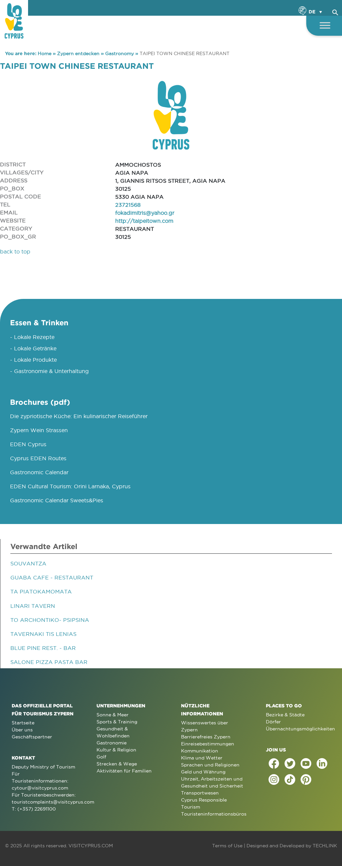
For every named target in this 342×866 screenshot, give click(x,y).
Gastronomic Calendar (39, 472)
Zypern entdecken (78, 53)
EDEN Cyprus (28, 444)
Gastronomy (119, 53)
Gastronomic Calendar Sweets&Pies (56, 500)
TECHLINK (325, 845)
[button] (335, 11)
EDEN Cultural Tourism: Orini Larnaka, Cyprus (70, 486)
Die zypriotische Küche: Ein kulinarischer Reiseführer (79, 416)
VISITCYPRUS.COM (90, 845)
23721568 (128, 205)
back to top (15, 251)
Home (44, 53)
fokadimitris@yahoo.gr (144, 213)
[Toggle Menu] (325, 25)
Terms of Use (227, 845)
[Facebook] (274, 763)
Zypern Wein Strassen (39, 430)
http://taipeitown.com (144, 221)
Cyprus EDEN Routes (38, 458)
